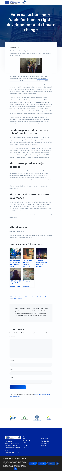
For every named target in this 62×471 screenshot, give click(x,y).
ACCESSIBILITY (45, 444)
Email (11, 369)
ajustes (15, 468)
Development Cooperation (25, 297)
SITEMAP (43, 445)
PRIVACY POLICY (45, 440)
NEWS (24, 438)
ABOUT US (26, 447)
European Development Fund (35, 100)
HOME (24, 436)
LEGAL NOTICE (45, 438)
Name (12, 361)
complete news (21, 231)
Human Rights (43, 297)
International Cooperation (16, 298)
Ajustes (51, 463)
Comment (13, 336)
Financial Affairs (36, 297)
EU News (13, 34)
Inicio (8, 34)
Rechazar (42, 463)
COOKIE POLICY (45, 442)
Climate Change (15, 297)
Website (12, 378)
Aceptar (33, 463)
